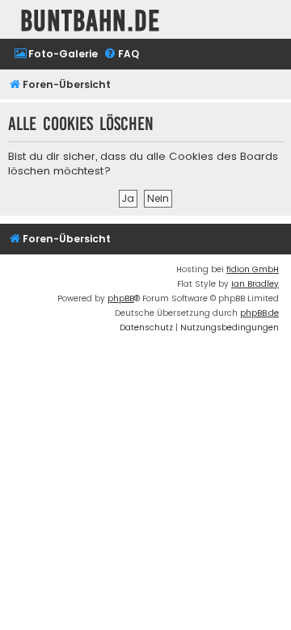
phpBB (121, 298)
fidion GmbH (252, 269)
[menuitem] (56, 54)
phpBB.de (259, 313)
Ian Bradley (255, 284)
